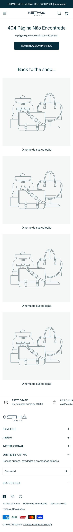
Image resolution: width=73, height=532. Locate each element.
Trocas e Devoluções (14, 509)
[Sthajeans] (36, 13)
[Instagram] (12, 497)
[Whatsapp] (20, 497)
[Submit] (66, 471)
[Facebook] (4, 497)
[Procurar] (59, 13)
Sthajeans (17, 524)
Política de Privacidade (35, 503)
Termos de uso (58, 503)
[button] (66, 13)
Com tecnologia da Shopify (37, 524)
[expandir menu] (5, 13)
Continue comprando (36, 45)
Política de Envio (11, 503)
